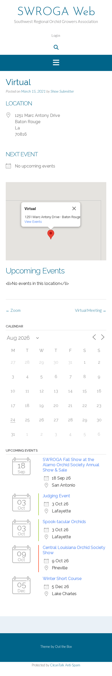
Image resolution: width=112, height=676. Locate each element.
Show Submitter (62, 91)
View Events (33, 222)
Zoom (13, 310)
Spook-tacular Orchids (64, 521)
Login (56, 35)
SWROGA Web (56, 12)
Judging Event (56, 495)
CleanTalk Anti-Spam (65, 665)
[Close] (74, 208)
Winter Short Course (62, 578)
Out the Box (63, 646)
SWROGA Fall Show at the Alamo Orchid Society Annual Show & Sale (71, 464)
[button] (56, 63)
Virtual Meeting (90, 310)
